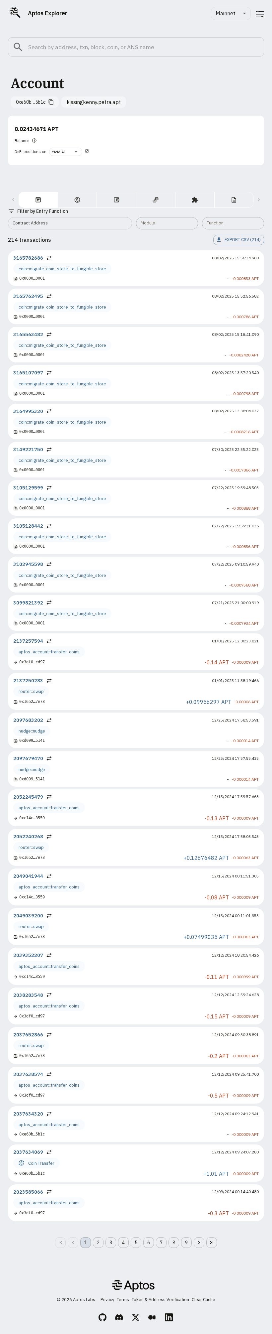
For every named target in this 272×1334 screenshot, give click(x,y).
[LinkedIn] (169, 1318)
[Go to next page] (199, 1242)
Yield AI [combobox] (59, 151)
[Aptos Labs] (133, 1287)
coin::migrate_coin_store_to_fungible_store (62, 269)
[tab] (38, 200)
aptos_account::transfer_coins (49, 652)
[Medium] (152, 1318)
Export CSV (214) (243, 239)
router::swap (31, 691)
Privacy (107, 1299)
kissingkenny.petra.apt (94, 102)
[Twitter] (136, 1318)
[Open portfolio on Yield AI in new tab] (87, 152)
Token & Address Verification (160, 1299)
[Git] (103, 1318)
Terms (123, 1299)
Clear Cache (203, 1299)
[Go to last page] (211, 1242)
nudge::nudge (32, 731)
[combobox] (231, 13)
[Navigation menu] (260, 14)
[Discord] (119, 1318)
